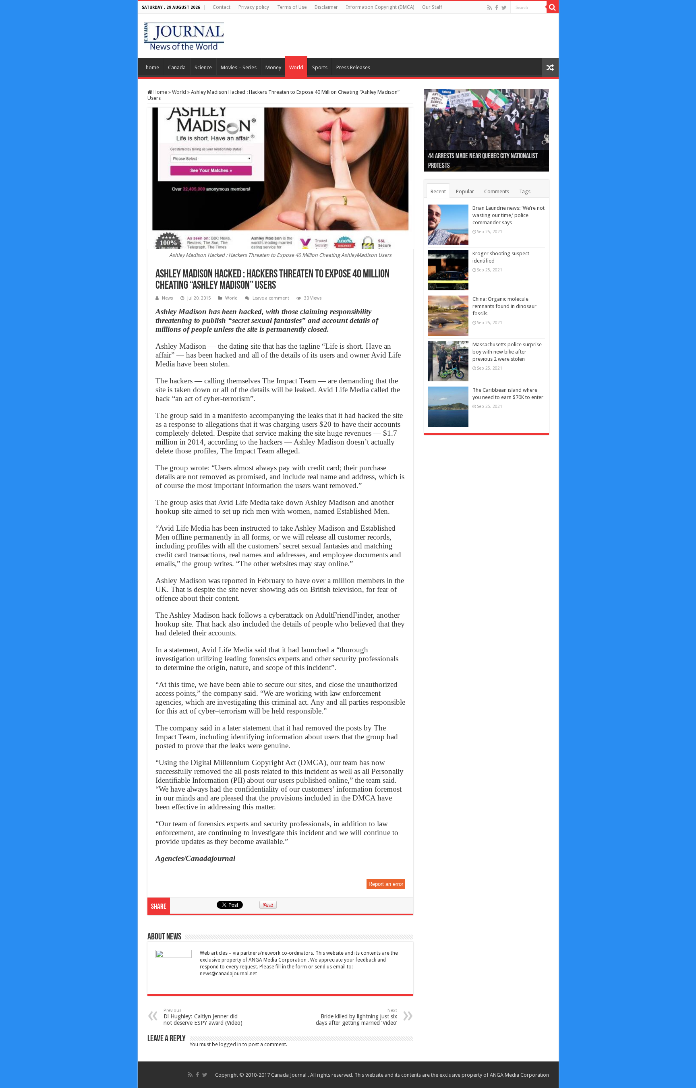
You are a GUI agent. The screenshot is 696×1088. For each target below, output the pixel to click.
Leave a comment (271, 298)
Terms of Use (292, 7)
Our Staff (432, 7)
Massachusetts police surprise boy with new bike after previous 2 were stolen (507, 351)
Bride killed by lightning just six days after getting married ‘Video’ (356, 1017)
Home (159, 92)
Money (273, 67)
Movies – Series (239, 67)
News (167, 298)
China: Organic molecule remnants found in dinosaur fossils (504, 306)
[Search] (553, 7)
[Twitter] (504, 7)
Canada (177, 67)
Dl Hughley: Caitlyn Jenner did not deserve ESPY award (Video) (203, 1017)
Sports (319, 67)
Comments (496, 191)
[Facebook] (496, 7)
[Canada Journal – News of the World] (184, 34)
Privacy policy (253, 7)
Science (203, 67)
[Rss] (490, 7)
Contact (221, 7)
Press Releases (353, 67)
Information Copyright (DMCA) (380, 7)
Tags (524, 191)
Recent (438, 191)
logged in (230, 1044)
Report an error (386, 884)
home (152, 67)
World (296, 67)
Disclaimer (326, 7)
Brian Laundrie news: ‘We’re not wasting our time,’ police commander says (508, 215)
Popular (465, 191)
